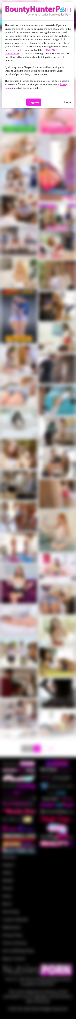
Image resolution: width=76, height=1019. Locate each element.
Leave (67, 102)
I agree (34, 102)
